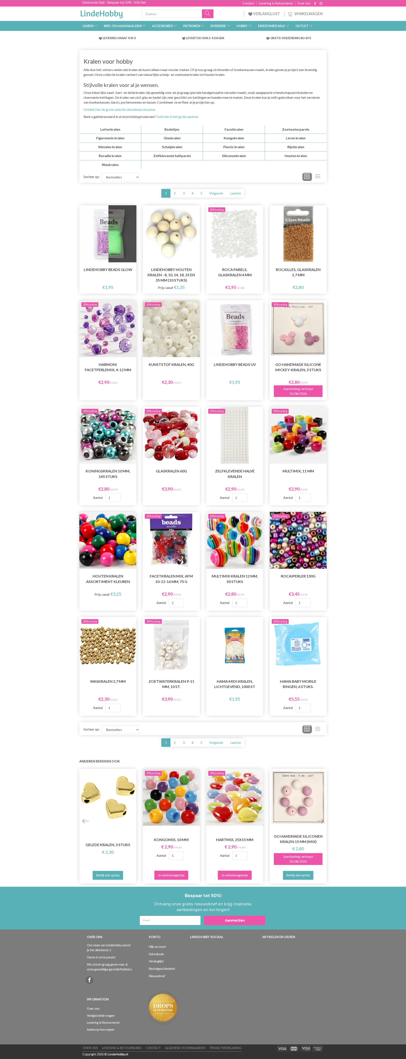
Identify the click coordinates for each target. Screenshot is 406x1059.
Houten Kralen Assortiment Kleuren (108, 579)
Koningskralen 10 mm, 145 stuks (108, 474)
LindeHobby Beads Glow (108, 269)
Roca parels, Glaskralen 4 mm (235, 272)
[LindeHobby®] (101, 13)
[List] (317, 177)
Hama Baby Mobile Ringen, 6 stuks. (298, 684)
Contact (248, 3)
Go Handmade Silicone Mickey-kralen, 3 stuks (298, 367)
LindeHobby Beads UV (235, 364)
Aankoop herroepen (100, 1029)
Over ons (303, 3)
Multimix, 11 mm (298, 471)
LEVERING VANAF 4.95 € (119, 38)
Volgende (216, 193)
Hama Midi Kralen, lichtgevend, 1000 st (234, 684)
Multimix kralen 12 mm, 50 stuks (235, 579)
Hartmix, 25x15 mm (234, 839)
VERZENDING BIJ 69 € (296, 38)
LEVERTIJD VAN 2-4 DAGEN (205, 38)
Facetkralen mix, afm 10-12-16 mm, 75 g (171, 579)
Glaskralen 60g (171, 471)
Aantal (98, 497)
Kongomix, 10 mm (171, 839)
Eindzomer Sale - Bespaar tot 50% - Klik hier (114, 2)
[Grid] (307, 177)
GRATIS (275, 38)
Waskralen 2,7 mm (108, 681)
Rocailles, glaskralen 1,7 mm (298, 272)
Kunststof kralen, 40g (171, 364)
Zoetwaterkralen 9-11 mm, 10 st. (171, 684)
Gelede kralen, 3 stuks (108, 845)
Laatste (235, 193)
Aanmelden (235, 920)
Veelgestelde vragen (101, 1015)
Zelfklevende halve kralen (235, 474)
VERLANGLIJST (266, 13)
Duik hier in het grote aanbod (177, 117)
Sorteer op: (92, 177)
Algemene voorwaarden (185, 1048)
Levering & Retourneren (276, 3)
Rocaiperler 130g (298, 576)
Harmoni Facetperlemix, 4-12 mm (108, 367)
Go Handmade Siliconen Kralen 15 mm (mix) (298, 839)
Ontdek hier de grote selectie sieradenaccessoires (119, 109)
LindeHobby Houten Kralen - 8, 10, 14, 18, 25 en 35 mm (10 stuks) (171, 274)
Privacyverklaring (225, 1048)
